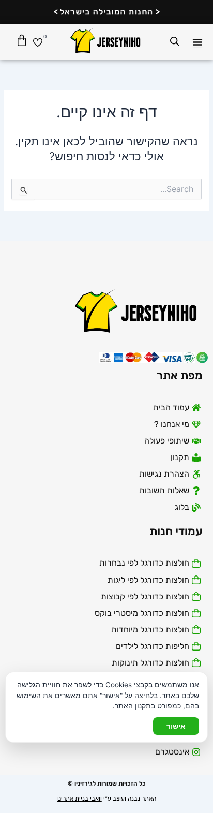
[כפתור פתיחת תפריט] (197, 42)
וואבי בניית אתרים (79, 798)
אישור (176, 725)
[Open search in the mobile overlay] (175, 41)
